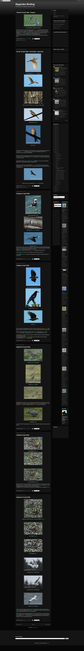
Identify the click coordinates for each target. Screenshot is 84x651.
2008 (56, 186)
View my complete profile (63, 422)
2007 (56, 187)
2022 (56, 132)
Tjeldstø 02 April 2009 (22, 435)
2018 (56, 138)
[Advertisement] (33, 44)
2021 (56, 133)
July (56, 161)
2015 (56, 143)
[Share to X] (37, 38)
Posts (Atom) (35, 627)
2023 (56, 130)
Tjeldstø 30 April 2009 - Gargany (25, 12)
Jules (64, 414)
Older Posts (47, 624)
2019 (56, 136)
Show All (66, 120)
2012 (56, 147)
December (58, 153)
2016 (56, 141)
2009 (56, 152)
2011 (56, 149)
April (57, 166)
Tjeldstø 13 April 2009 (22, 265)
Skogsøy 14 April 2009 (22, 193)
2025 (56, 127)
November (58, 155)
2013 (56, 146)
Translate (62, 198)
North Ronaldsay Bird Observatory (59, 89)
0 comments (29, 38)
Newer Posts (19, 624)
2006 (56, 189)
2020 (56, 135)
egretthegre (21, 187)
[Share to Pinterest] (39, 38)
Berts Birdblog (57, 99)
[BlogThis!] (36, 38)
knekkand (23, 40)
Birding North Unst (58, 66)
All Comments (57, 206)
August (57, 160)
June (57, 163)
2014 (56, 144)
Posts (56, 204)
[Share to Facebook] (38, 38)
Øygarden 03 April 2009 (23, 347)
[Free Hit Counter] (17, 633)
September (58, 158)
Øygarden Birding (25, 4)
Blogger (47, 643)
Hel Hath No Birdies (58, 110)
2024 (56, 129)
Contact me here (57, 28)
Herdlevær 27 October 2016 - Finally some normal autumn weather (65, 311)
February (57, 182)
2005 (56, 190)
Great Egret (25, 187)
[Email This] (34, 38)
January (57, 184)
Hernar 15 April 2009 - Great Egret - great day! (29, 51)
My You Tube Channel (58, 26)
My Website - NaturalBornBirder (59, 22)
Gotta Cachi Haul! (62, 111)
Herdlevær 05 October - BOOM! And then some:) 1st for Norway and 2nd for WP (65, 229)
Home (33, 624)
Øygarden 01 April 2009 (23, 497)
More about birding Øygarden (59, 24)
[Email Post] (33, 38)
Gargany (20, 40)
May (57, 164)
